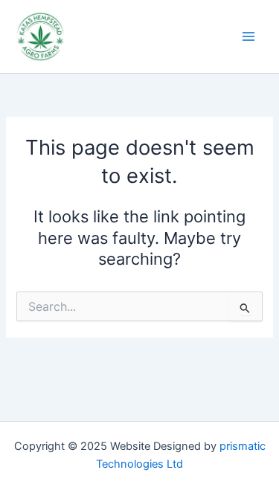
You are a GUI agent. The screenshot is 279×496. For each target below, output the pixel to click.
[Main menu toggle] (248, 36)
